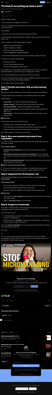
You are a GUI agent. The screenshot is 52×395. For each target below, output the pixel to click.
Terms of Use (32, 368)
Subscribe (42, 2)
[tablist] (7, 315)
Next (46, 305)
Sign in (48, 2)
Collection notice (36, 385)
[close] (39, 347)
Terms (30, 385)
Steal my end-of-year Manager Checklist (12, 344)
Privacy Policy (36, 370)
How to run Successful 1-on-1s (10, 336)
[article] (26, 338)
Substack (19, 392)
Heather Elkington (8, 11)
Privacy (26, 385)
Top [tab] (2, 332)
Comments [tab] (4, 315)
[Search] (49, 332)
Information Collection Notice (26, 370)
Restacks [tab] (10, 315)
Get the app (32, 388)
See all (3, 361)
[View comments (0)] (7, 16)
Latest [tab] (6, 332)
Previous (6, 305)
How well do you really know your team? (10, 338)
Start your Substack (22, 388)
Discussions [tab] (11, 332)
